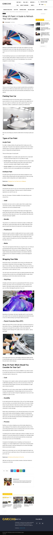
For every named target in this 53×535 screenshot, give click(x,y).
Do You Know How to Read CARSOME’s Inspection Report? (7, 506)
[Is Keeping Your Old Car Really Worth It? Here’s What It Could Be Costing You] (38, 33)
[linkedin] (13, 484)
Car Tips (7, 11)
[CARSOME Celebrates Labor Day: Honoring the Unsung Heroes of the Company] (18, 500)
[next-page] (5, 511)
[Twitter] (15, 470)
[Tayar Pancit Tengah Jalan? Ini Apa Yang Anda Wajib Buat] (38, 28)
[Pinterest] (18, 470)
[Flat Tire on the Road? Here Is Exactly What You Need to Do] (38, 24)
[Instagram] (40, 523)
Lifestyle (15, 502)
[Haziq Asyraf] (3, 22)
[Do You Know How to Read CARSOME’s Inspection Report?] (7, 500)
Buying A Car (5, 502)
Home (4, 11)
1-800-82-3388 (22, 528)
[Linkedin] (23, 470)
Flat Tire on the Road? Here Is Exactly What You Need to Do (45, 24)
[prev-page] (3, 511)
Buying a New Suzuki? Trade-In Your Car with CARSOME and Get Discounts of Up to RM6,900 (45, 40)
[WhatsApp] (21, 470)
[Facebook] (12, 470)
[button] (45, 4)
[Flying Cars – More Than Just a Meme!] (29, 500)
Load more (43, 46)
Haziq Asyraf (7, 22)
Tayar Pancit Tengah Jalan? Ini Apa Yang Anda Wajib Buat (45, 28)
